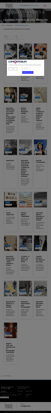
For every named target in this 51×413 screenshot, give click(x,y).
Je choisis (13, 68)
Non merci (26, 68)
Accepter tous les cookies (28, 72)
